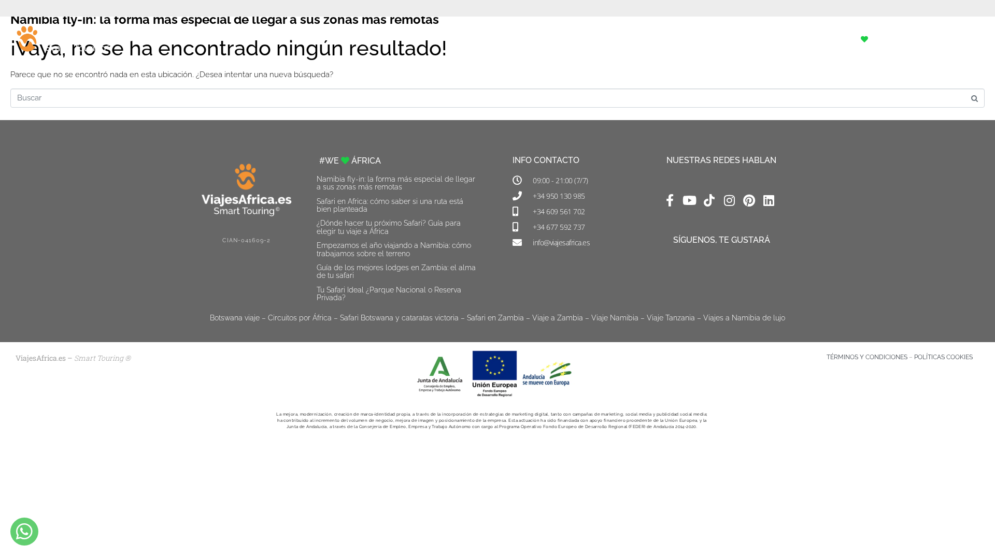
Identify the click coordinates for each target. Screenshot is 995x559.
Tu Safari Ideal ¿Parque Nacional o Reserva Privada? (389, 294)
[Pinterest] (749, 200)
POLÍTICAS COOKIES (943, 357)
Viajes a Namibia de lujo (744, 318)
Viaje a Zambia (557, 318)
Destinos (798, 39)
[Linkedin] (769, 200)
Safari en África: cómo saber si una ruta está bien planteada (390, 205)
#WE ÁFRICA (869, 39)
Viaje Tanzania (671, 318)
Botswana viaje (235, 318)
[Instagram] (729, 200)
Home (599, 39)
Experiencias (730, 39)
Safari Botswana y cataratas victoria (399, 318)
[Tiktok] (709, 200)
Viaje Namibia (614, 318)
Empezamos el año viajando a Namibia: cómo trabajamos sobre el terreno (394, 249)
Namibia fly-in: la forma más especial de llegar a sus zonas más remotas (396, 183)
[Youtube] (689, 200)
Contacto (942, 39)
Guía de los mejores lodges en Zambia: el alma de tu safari (396, 271)
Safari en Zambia (495, 318)
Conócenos (656, 39)
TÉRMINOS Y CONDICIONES (867, 357)
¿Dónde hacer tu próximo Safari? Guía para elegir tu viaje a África (389, 227)
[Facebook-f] (669, 200)
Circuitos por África (300, 318)
